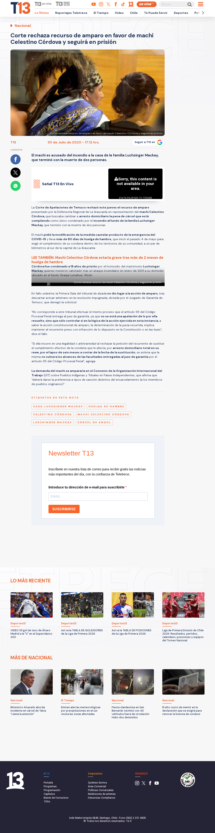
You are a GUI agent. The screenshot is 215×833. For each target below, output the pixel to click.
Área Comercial (97, 786)
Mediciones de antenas (102, 793)
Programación (52, 790)
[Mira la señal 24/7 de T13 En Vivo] (147, 4)
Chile (134, 13)
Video (119, 13)
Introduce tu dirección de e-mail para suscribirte (87, 487)
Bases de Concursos (56, 797)
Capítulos (49, 793)
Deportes (181, 13)
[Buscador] (189, 4)
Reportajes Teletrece (71, 13)
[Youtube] (157, 784)
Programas (50, 786)
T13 (13, 142)
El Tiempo (101, 13)
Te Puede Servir (156, 13)
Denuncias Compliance (101, 797)
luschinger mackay (52, 422)
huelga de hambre (107, 406)
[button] (202, 13)
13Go (47, 801)
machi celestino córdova (103, 414)
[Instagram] (137, 784)
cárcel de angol (94, 422)
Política (200, 13)
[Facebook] (150, 784)
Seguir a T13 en (145, 142)
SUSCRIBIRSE (64, 509)
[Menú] (201, 4)
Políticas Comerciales (101, 790)
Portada (48, 782)
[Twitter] (144, 784)
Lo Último (42, 13)
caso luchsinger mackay (58, 406)
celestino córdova (52, 414)
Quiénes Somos (97, 782)
